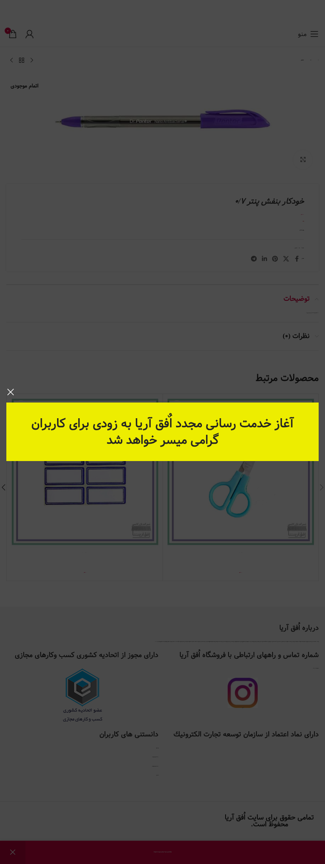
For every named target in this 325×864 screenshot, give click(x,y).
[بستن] (10, 392)
